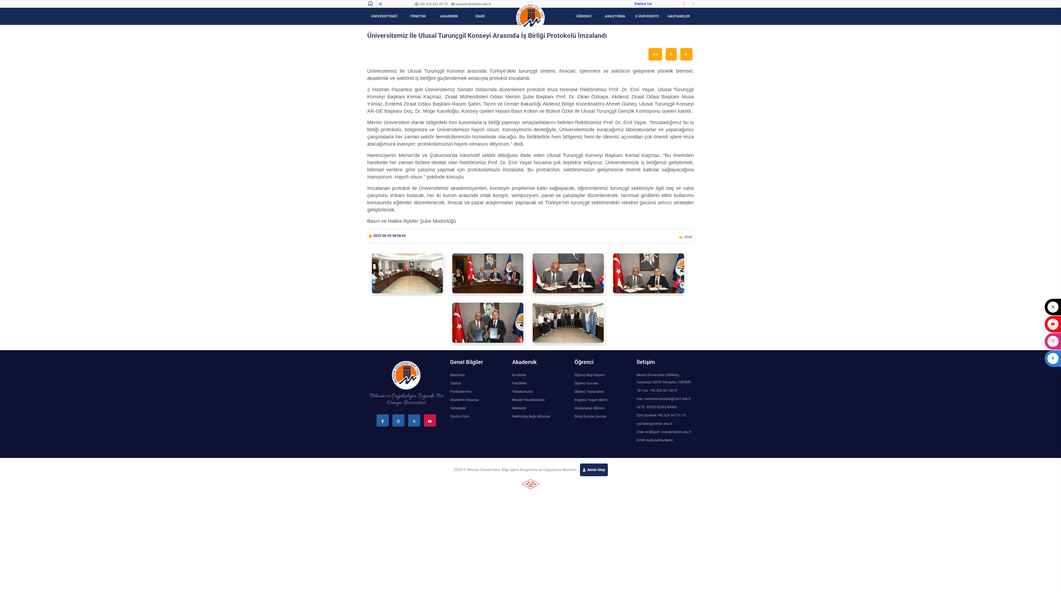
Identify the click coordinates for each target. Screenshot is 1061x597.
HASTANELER (679, 16)
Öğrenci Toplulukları (589, 392)
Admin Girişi (596, 470)
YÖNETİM (418, 16)
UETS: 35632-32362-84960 (657, 407)
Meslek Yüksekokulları (528, 400)
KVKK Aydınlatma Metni (655, 440)
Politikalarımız (461, 392)
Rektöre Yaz (643, 4)
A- (686, 54)
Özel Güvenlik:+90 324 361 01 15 (661, 415)
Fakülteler (519, 383)
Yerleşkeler (458, 408)
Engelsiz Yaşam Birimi (591, 400)
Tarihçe (455, 383)
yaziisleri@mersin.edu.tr (473, 4)
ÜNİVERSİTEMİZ (384, 16)
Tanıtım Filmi (460, 416)
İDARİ (480, 16)
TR (680, 3)
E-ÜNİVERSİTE (647, 16)
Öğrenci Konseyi (586, 383)
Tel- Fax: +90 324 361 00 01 (657, 390)
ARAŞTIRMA (615, 16)
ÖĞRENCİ (584, 16)
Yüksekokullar (522, 392)
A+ (655, 54)
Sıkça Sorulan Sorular (590, 416)
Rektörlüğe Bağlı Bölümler (531, 416)
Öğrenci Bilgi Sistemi (589, 375)
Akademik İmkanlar (464, 400)
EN (689, 3)
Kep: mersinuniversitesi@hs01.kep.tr (664, 399)
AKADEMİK (449, 16)
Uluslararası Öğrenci (589, 408)
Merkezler (519, 408)
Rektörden (457, 375)
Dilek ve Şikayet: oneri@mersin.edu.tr (664, 432)
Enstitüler (519, 375)
